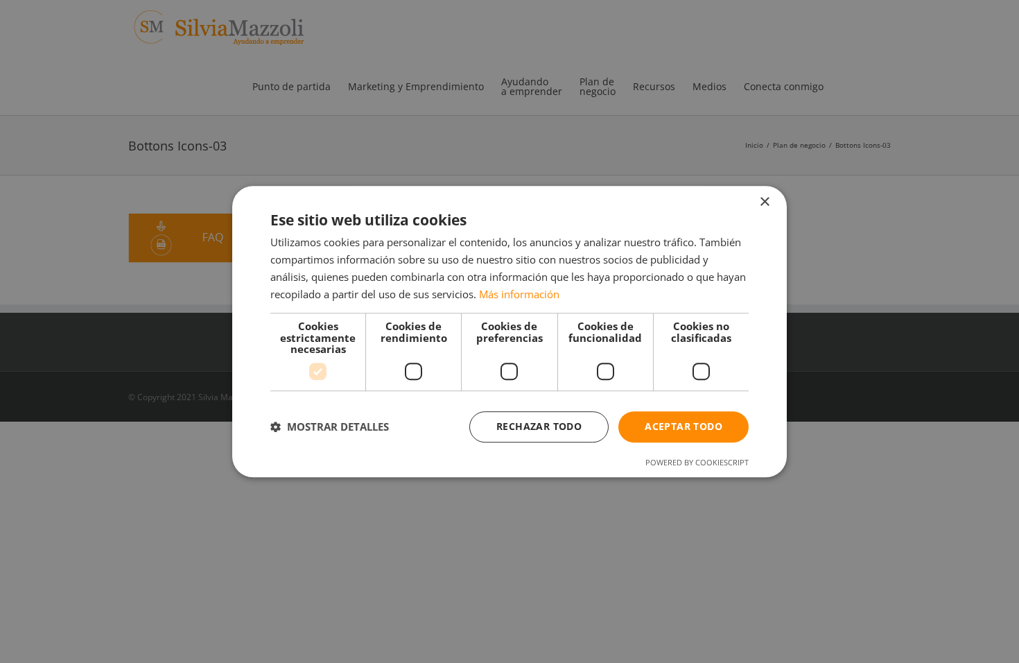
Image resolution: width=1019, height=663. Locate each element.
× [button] (764, 202)
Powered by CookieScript (697, 462)
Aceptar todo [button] (683, 426)
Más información (519, 294)
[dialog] (509, 331)
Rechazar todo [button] (539, 426)
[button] (329, 426)
